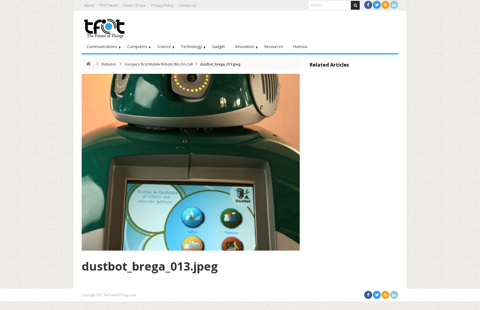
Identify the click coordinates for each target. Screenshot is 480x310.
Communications (102, 46)
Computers (137, 46)
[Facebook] (368, 5)
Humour (300, 46)
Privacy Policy (162, 5)
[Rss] (385, 5)
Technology (191, 46)
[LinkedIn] (394, 5)
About (89, 5)
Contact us (187, 5)
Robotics (109, 64)
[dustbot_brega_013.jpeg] (191, 162)
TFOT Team (108, 5)
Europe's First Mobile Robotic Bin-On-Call (159, 64)
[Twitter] (376, 5)
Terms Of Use (134, 5)
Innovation (244, 46)
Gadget (218, 46)
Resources (273, 46)
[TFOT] (105, 26)
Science (164, 46)
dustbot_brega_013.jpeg (150, 266)
